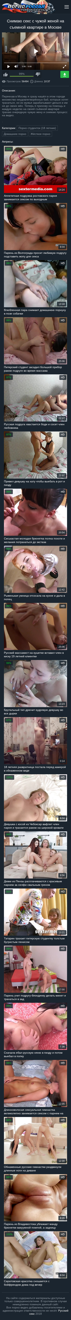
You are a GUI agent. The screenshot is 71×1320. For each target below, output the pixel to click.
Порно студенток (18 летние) (37, 128)
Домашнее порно (15, 133)
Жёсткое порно (40, 133)
